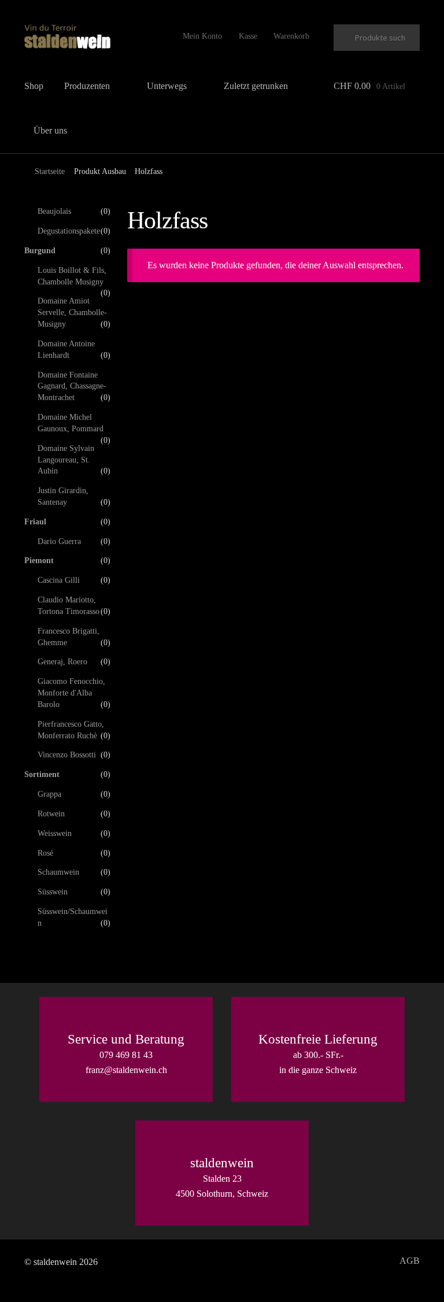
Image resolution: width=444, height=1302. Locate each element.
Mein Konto (202, 36)
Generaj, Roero (62, 661)
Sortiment (42, 774)
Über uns (50, 130)
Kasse (248, 36)
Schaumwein (58, 872)
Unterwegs (167, 86)
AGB (409, 1261)
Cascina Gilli (59, 580)
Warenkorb (291, 36)
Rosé (45, 853)
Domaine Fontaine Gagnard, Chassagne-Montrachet (72, 386)
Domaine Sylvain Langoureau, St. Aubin (66, 460)
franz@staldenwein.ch (126, 1070)
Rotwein (51, 813)
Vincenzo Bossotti (67, 754)
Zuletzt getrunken (256, 86)
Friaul (35, 521)
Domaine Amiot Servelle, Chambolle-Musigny (72, 312)
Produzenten (87, 86)
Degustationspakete (69, 231)
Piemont (39, 560)
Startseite (50, 171)
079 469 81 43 (126, 1055)
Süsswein (53, 891)
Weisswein (55, 833)
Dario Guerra (59, 541)
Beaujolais (54, 211)
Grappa (49, 794)
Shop (33, 86)
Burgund (40, 250)
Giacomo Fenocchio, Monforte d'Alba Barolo (71, 693)
